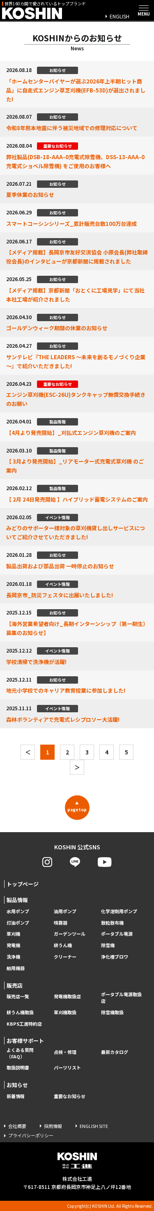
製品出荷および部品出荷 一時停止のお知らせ (60, 566)
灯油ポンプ (18, 923)
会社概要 (17, 1126)
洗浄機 (13, 957)
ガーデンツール (69, 934)
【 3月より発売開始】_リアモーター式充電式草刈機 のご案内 (75, 465)
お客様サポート (25, 1040)
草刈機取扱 (65, 1012)
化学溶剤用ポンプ (119, 911)
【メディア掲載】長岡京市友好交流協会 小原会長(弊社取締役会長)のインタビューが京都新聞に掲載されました (77, 256)
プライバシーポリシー (30, 1135)
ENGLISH (119, 16)
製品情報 (17, 900)
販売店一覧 (18, 996)
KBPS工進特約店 (24, 1024)
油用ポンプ (65, 911)
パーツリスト (67, 1068)
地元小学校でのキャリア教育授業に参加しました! (65, 690)
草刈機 (13, 934)
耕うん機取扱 (20, 1012)
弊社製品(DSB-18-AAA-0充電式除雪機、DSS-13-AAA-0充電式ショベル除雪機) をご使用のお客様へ (75, 161)
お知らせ (17, 1085)
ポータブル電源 (117, 934)
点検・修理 (65, 1052)
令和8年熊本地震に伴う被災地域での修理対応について (72, 128)
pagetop (77, 806)
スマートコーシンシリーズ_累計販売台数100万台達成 (71, 223)
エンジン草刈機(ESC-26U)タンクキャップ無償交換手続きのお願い (75, 399)
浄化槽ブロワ (114, 957)
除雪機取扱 (112, 1012)
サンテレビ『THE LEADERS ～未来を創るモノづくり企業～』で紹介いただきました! (75, 361)
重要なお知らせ (69, 1096)
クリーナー (65, 957)
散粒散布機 (112, 923)
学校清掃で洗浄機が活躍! (36, 662)
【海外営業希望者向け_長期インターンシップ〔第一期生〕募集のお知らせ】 (76, 628)
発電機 (13, 945)
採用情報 (53, 1126)
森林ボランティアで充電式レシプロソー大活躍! (63, 719)
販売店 (15, 985)
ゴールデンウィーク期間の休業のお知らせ (57, 328)
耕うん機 (63, 945)
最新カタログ (114, 1052)
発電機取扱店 (67, 996)
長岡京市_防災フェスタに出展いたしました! (59, 595)
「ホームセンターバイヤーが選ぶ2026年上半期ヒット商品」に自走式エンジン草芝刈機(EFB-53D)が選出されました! (75, 90)
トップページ (23, 884)
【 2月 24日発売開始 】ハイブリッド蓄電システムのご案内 (77, 499)
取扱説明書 (18, 1068)
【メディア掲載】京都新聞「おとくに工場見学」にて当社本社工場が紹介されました (75, 294)
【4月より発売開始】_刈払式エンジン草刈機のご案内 (71, 433)
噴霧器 (60, 923)
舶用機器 (16, 968)
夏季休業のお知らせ (30, 194)
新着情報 (16, 1096)
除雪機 (108, 945)
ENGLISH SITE (94, 1126)
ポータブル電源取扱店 (121, 997)
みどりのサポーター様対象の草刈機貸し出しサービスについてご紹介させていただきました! (75, 532)
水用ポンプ (18, 911)
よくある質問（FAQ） (20, 1053)
